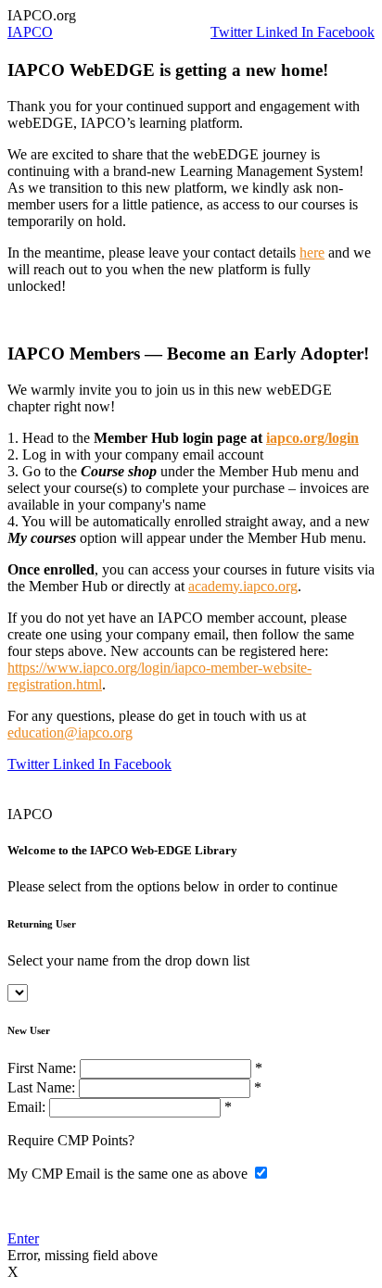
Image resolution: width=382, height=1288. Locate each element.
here (312, 252)
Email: (28, 1107)
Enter (23, 1238)
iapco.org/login (312, 438)
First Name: (41, 1068)
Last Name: (43, 1087)
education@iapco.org (70, 732)
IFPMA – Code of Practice (85, 797)
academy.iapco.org (243, 586)
